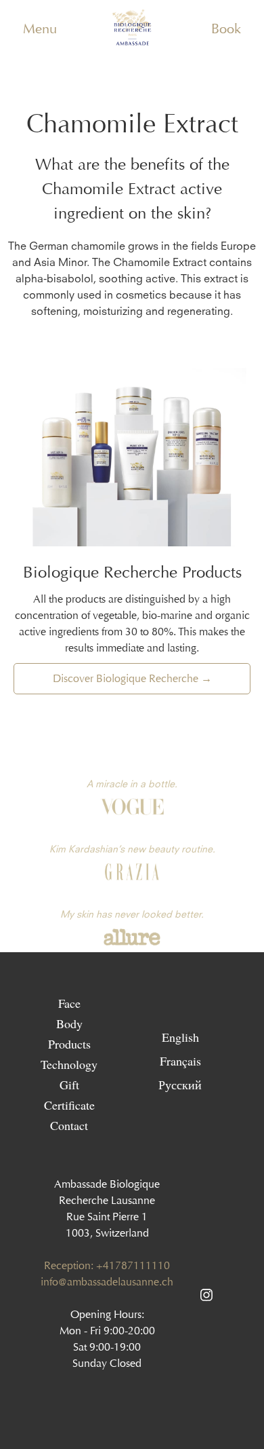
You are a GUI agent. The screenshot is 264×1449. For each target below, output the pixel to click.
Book (226, 28)
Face (69, 1003)
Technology (69, 1064)
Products (69, 1044)
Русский (180, 1083)
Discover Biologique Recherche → (132, 678)
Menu (40, 28)
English (180, 1036)
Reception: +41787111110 (107, 1265)
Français (180, 1060)
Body (69, 1023)
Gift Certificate (69, 1094)
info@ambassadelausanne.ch (107, 1281)
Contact (69, 1125)
